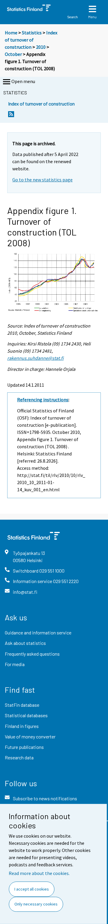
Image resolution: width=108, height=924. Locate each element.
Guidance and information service (38, 632)
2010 (41, 47)
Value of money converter (30, 736)
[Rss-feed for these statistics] (11, 116)
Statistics (32, 33)
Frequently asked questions (32, 654)
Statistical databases (26, 715)
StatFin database (22, 705)
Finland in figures (22, 726)
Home (11, 33)
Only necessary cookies (36, 904)
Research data (19, 757)
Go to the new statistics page (42, 180)
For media (15, 664)
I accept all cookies (31, 889)
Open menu (23, 81)
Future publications (24, 747)
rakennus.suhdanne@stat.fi (35, 358)
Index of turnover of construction (31, 40)
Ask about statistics (25, 643)
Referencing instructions (42, 400)
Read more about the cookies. (39, 873)
